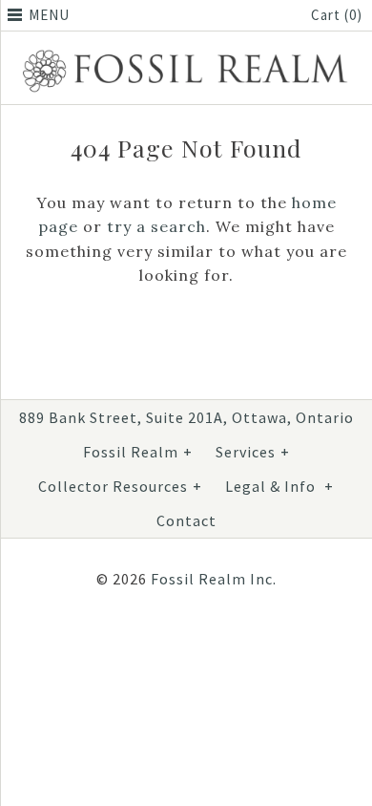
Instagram (178, 641)
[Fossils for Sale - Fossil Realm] (186, 52)
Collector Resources (120, 486)
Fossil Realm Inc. (214, 578)
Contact (186, 520)
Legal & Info (279, 486)
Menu (49, 15)
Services (253, 451)
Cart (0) (336, 15)
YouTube (224, 641)
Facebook (133, 641)
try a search (156, 226)
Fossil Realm (138, 451)
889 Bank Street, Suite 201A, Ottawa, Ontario (186, 417)
